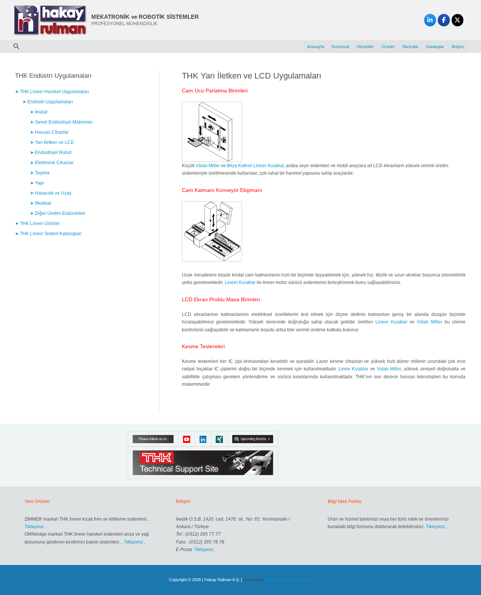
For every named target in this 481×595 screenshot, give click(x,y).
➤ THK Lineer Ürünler (37, 223)
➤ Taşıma (40, 172)
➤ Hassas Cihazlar (49, 132)
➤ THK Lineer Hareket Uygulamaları (52, 91)
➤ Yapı (37, 183)
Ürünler (388, 46)
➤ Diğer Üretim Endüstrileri (57, 213)
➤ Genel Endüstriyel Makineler (61, 122)
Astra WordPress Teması (289, 579)
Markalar (410, 46)
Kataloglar (435, 46)
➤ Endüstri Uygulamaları (48, 101)
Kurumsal (340, 46)
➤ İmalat (38, 112)
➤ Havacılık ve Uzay (50, 193)
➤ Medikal (40, 203)
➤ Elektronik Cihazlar (52, 162)
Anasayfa (315, 46)
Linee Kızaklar (354, 368)
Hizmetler (365, 46)
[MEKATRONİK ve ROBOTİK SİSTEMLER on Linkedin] (430, 20)
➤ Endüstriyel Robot (50, 152)
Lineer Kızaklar (240, 282)
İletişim (458, 46)
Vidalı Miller (208, 165)
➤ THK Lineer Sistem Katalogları (48, 233)
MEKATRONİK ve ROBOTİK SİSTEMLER (145, 17)
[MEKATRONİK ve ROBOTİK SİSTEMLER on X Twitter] (458, 20)
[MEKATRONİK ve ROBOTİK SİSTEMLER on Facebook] (444, 20)
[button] (16, 46)
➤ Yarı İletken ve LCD (52, 142)
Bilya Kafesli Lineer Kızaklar (255, 165)
